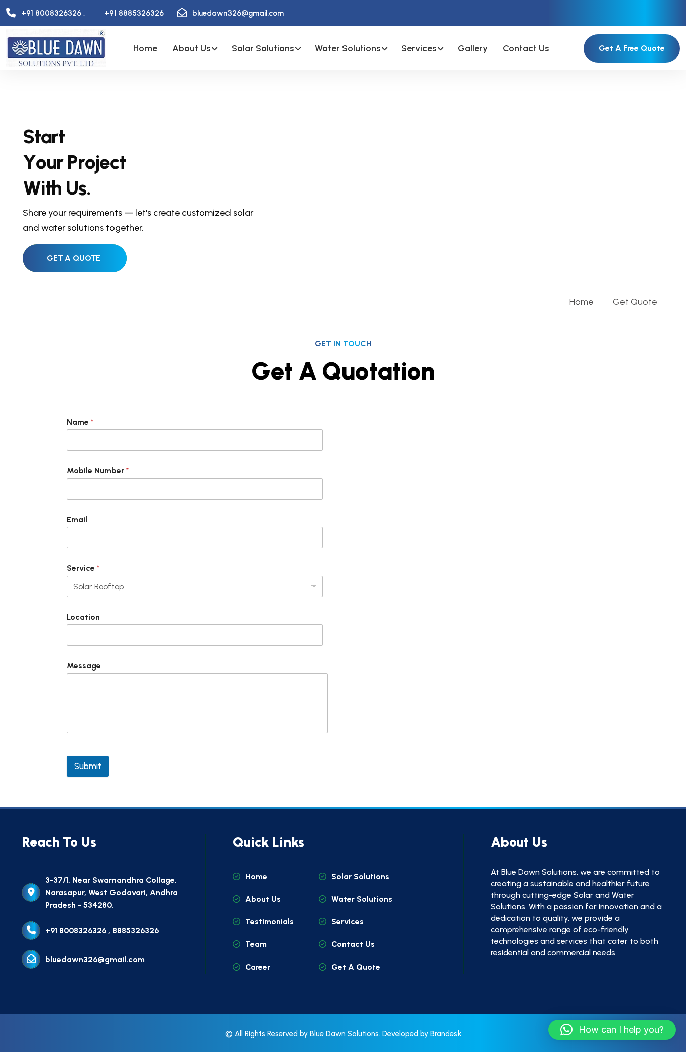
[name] (56, 48)
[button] (612, 1030)
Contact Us (526, 48)
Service (83, 568)
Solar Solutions (263, 48)
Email (77, 519)
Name (80, 422)
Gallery (473, 48)
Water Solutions (347, 48)
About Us (191, 48)
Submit (87, 766)
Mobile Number (98, 470)
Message (84, 666)
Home (145, 48)
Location (83, 617)
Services (418, 48)
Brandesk (445, 1033)
